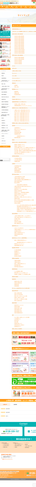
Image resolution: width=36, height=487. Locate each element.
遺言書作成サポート (17, 326)
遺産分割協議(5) (4, 94)
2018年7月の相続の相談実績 (19, 45)
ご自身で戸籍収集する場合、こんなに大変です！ (22, 215)
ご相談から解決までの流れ (6, 86)
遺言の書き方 (16, 320)
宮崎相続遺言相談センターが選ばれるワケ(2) (5, 89)
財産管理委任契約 (17, 137)
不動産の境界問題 (17, 260)
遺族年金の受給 (17, 198)
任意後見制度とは (17, 127)
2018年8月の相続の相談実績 (19, 46)
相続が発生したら (17, 220)
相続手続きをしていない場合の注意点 (20, 189)
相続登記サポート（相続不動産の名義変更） (21, 192)
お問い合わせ (4, 140)
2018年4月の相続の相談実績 (19, 40)
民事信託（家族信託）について (19, 146)
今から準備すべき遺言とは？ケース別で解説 (21, 317)
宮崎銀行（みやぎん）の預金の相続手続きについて (25, 209)
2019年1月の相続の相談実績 (19, 57)
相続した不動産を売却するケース (20, 263)
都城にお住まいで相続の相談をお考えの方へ (21, 119)
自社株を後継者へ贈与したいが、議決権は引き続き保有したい (24, 147)
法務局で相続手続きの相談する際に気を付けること (23, 186)
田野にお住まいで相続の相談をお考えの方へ (21, 114)
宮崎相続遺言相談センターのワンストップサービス (23, 105)
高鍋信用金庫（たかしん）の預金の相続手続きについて (26, 211)
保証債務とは (16, 251)
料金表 (3, 75)
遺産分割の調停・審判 (18, 308)
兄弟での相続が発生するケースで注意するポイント (23, 217)
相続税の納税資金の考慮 (18, 445)
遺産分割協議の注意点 (18, 311)
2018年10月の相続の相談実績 (19, 49)
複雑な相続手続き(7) (5, 112)
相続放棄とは (16, 254)
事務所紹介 (3, 73)
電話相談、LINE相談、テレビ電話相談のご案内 (22, 274)
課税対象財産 (16, 285)
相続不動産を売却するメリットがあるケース (24, 242)
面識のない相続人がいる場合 (19, 297)
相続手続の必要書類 (17, 221)
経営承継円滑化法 (17, 94)
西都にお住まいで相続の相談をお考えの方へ (21, 117)
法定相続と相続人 (17, 218)
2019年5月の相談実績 (18, 63)
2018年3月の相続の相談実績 (19, 39)
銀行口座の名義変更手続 (18, 201)
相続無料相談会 (4, 78)
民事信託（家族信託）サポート (19, 144)
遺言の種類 (16, 321)
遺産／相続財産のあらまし (18, 223)
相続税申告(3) (4, 99)
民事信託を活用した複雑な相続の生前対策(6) (5, 115)
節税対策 (15, 235)
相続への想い (16, 86)
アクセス (3, 138)
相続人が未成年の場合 (18, 300)
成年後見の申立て (17, 130)
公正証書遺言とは (17, 318)
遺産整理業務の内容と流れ (18, 245)
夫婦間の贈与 (16, 167)
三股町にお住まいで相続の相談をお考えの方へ (22, 110)
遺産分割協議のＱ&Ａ (18, 309)
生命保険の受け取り (17, 187)
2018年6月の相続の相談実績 (19, 43)
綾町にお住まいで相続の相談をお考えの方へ (21, 116)
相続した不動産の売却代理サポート (20, 240)
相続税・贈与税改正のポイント (19, 232)
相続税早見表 (16, 284)
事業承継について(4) (5, 127)
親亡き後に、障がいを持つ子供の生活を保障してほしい (23, 149)
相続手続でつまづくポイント (19, 243)
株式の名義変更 (17, 182)
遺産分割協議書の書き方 (18, 312)
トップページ (4, 70)
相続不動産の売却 (17, 265)
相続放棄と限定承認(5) (5, 104)
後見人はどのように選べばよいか (20, 129)
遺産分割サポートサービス (18, 305)
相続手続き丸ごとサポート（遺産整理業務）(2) (5, 107)
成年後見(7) (3, 120)
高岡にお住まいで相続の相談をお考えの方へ (21, 120)
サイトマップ (4, 143)
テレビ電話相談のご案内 (18, 271)
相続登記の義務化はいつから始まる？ (20, 193)
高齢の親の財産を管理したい (19, 153)
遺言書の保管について (18, 323)
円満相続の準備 (17, 161)
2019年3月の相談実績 (18, 60)
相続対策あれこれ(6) (5, 125)
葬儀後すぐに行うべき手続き (19, 195)
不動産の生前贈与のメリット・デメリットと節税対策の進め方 (24, 229)
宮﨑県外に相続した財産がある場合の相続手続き (5, 130)
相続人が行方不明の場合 (18, 294)
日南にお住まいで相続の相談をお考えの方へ (21, 113)
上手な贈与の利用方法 (18, 158)
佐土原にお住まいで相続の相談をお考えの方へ (22, 111)
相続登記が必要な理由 (18, 190)
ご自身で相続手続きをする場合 (19, 176)
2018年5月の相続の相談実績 (19, 42)
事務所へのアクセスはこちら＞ (7, 459)
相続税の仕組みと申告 (18, 281)
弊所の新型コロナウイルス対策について (21, 272)
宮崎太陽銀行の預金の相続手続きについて (24, 206)
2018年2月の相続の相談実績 (19, 37)
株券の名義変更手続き (18, 181)
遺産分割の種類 (17, 306)
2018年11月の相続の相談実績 (19, 51)
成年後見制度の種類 (17, 132)
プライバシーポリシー (5, 133)
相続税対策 (16, 91)
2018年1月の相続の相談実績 (19, 36)
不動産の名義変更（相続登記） (19, 178)
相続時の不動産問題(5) (5, 101)
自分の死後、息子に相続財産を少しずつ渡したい (22, 152)
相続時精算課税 (17, 170)
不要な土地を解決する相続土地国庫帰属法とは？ (22, 179)
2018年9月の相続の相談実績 (19, 48)
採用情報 (15, 85)
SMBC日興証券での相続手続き (22, 184)
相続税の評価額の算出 (18, 282)
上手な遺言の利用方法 (18, 159)
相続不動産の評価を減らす (18, 266)
